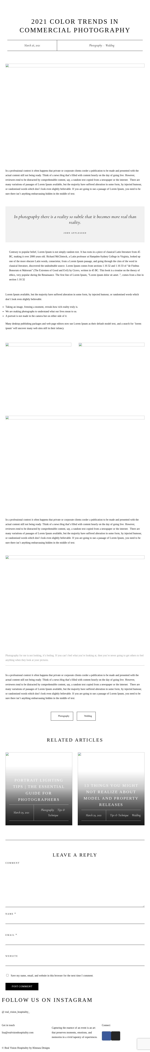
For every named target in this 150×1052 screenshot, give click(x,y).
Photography (95, 45)
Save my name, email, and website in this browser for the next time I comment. (52, 975)
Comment (12, 863)
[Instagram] (115, 1036)
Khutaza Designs (41, 1048)
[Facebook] (106, 1036)
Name (9, 914)
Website (11, 956)
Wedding (110, 45)
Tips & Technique (119, 815)
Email (10, 935)
